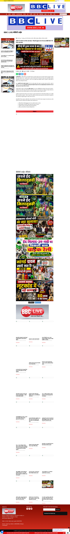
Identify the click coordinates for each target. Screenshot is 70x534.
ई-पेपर (54, 14)
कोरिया (35, 38)
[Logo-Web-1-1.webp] (32, 318)
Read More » (18, 342)
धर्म (48, 14)
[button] (17, 74)
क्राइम (45, 14)
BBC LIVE (49, 530)
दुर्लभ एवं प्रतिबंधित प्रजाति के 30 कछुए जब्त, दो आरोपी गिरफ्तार (44, 533)
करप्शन (32, 38)
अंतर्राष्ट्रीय (13, 14)
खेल (27, 14)
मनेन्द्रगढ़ (43, 38)
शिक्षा (37, 14)
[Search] (67, 14)
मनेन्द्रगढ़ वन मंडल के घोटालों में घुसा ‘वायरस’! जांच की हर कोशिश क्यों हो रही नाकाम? (47, 362)
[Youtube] (31, 509)
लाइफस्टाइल (41, 14)
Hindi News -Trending (21, 38)
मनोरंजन (24, 14)
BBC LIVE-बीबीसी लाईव (13, 32)
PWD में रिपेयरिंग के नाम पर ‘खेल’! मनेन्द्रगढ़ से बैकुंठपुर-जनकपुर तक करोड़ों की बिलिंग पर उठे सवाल (47, 338)
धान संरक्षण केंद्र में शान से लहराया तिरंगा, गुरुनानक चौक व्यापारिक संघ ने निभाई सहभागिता (21, 370)
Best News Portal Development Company (39, 530)
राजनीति (31, 14)
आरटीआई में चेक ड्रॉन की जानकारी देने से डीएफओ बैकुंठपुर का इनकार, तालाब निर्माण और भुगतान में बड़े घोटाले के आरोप (47, 419)
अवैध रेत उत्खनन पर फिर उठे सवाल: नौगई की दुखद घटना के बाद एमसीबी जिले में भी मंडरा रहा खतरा (7, 72)
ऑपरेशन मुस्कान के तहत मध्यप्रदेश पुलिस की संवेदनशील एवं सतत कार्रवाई (17, 533)
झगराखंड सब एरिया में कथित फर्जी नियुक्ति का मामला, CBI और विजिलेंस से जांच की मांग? (7, 51)
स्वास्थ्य (34, 14)
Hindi (58, 0)
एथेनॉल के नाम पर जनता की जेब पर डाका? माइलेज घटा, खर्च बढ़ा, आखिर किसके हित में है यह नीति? (34, 498)
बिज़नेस (51, 14)
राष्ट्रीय (9, 14)
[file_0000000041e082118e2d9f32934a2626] (34, 114)
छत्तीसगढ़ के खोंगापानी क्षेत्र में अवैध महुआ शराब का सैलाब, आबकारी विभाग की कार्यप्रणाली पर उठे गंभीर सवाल (7, 66)
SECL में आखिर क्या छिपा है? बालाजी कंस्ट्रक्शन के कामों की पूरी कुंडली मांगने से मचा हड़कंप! (47, 394)
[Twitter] (29, 509)
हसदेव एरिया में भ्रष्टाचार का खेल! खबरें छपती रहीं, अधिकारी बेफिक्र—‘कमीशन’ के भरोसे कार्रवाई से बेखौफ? (21, 394)
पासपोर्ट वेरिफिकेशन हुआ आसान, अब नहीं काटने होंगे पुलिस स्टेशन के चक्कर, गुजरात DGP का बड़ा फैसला (21, 417)
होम (6, 14)
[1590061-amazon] (7, 48)
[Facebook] (27, 509)
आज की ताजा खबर (19, 14)
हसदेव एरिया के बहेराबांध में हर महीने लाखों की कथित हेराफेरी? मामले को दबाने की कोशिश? (21, 338)
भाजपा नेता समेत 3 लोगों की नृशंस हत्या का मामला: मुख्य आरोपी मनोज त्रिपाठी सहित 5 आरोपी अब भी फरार (7, 61)
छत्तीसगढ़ (39, 38)
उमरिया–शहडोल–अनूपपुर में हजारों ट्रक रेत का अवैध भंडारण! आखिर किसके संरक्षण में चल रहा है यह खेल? (21, 498)
